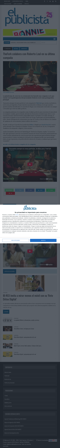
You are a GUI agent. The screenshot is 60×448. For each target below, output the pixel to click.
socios (17, 214)
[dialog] (30, 224)
